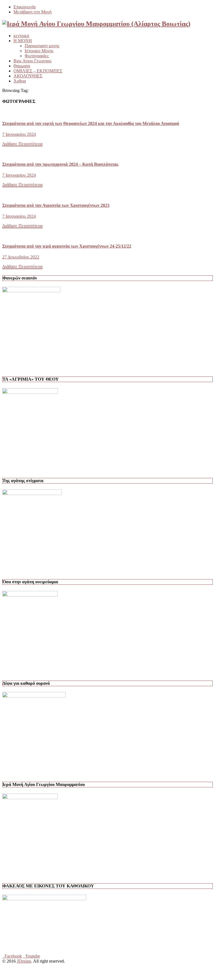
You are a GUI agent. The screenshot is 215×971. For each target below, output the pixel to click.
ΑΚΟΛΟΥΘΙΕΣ (27, 76)
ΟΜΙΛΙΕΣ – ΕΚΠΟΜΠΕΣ (37, 70)
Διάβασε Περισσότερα (22, 143)
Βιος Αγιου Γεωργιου (32, 60)
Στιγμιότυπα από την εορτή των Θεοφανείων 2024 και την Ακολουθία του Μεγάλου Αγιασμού (90, 123)
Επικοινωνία (24, 6)
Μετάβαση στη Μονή (32, 12)
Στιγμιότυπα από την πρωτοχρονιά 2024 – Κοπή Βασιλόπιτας (60, 164)
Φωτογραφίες (37, 55)
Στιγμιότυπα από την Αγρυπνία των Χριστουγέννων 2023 (55, 205)
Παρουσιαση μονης (42, 45)
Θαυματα (21, 65)
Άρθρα (19, 81)
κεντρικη (21, 35)
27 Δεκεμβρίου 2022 (20, 257)
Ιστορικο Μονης (39, 50)
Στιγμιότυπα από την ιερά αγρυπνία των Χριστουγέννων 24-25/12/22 (66, 246)
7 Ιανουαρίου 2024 (19, 134)
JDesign (24, 961)
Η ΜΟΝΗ (22, 40)
